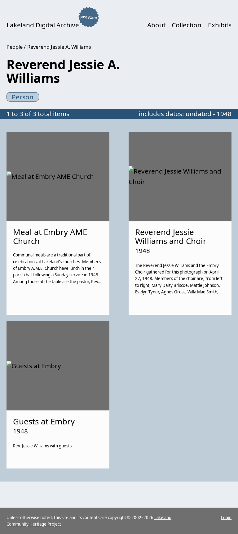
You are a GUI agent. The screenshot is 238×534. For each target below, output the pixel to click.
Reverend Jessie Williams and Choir (170, 236)
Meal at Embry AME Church (50, 236)
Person (22, 97)
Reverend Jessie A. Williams (59, 46)
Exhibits (219, 24)
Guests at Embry (44, 421)
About (156, 24)
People (15, 46)
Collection (186, 24)
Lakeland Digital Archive (43, 24)
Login (226, 517)
